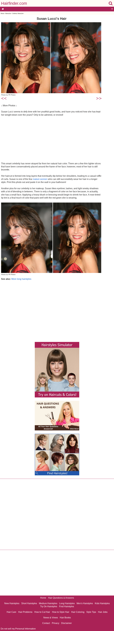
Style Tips (91, 612)
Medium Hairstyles (48, 603)
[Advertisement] (51, 139)
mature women (40, 179)
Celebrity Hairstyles (17, 13)
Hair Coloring (77, 612)
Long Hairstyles (67, 603)
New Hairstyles (11, 603)
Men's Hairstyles (85, 603)
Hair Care (11, 612)
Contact (46, 623)
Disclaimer (66, 623)
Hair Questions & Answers (61, 598)
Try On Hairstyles (48, 606)
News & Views (50, 617)
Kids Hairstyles (102, 603)
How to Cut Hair (42, 612)
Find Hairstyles (66, 606)
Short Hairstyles (29, 603)
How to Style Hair (60, 612)
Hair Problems (25, 612)
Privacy (55, 623)
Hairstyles (8, 13)
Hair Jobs (102, 612)
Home (2, 13)
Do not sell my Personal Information (18, 629)
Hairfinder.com (14, 3)
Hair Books (65, 617)
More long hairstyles (21, 279)
